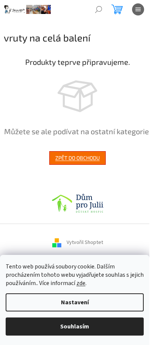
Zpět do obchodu (77, 158)
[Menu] (138, 9)
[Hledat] (98, 9)
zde (80, 283)
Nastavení (75, 302)
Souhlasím (74, 326)
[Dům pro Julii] (77, 203)
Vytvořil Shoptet (85, 242)
